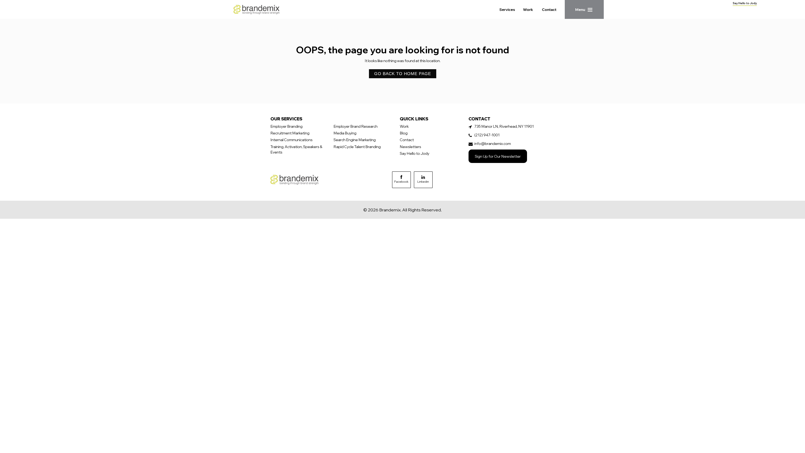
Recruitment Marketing (289, 133)
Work (528, 9)
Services (507, 9)
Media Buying (345, 133)
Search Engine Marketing (355, 139)
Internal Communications (291, 139)
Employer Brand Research (356, 126)
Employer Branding (286, 126)
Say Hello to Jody (745, 3)
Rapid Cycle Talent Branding (357, 146)
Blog (404, 133)
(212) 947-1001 (487, 135)
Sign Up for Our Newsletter (498, 156)
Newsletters (410, 146)
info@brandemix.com (492, 143)
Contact (549, 9)
